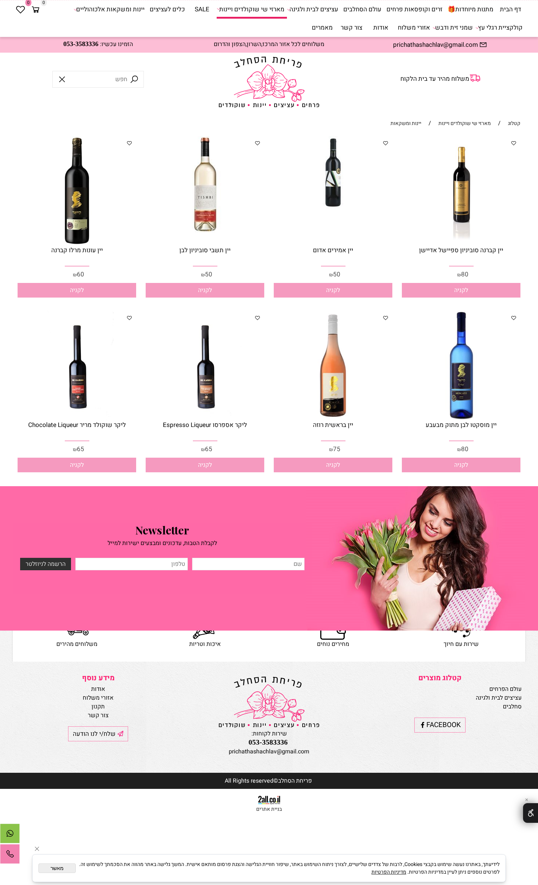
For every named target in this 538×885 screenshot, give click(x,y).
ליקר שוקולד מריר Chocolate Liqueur (77, 425)
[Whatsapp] (10, 835)
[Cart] (36, 9)
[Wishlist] (20, 9)
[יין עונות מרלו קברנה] (77, 243)
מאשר (57, 868)
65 (208, 449)
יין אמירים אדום (333, 250)
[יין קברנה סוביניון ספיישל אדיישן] (461, 243)
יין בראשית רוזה (333, 425)
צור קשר (351, 27)
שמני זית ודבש (454, 27)
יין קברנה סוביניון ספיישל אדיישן (461, 250)
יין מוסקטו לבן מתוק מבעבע (461, 425)
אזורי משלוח (414, 27)
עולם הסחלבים (362, 9)
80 (464, 274)
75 (336, 449)
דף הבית (510, 9)
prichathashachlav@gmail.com (269, 751)
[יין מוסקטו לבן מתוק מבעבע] (461, 418)
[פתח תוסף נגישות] (530, 813)
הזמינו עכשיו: (98, 44)
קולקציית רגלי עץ (500, 27)
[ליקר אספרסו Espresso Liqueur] (205, 418)
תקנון (98, 706)
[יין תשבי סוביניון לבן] (205, 231)
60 (80, 274)
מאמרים (322, 27)
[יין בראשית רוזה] (333, 418)
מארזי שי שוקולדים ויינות (251, 9)
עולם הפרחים (505, 689)
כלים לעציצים (167, 9)
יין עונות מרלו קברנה (77, 250)
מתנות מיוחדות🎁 (470, 9)
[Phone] (10, 855)
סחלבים (512, 706)
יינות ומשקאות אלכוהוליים (110, 9)
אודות (380, 27)
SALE (202, 9)
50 (336, 274)
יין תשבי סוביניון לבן (205, 250)
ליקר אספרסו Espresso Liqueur (205, 425)
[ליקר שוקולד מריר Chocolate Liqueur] (76, 418)
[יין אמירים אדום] (333, 207)
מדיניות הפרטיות (388, 872)
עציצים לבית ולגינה (313, 9)
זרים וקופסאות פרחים (414, 9)
